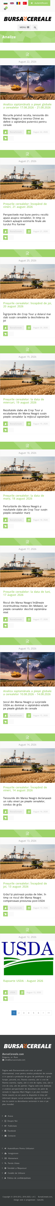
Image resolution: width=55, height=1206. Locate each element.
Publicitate (11, 1126)
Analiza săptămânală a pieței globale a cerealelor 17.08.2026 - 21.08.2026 (27, 105)
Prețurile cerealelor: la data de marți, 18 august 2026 (23, 497)
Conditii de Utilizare (15, 1173)
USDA (12, 992)
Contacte (11, 1135)
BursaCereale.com (45, 1197)
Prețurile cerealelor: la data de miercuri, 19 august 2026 (23, 400)
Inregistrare (12, 1153)
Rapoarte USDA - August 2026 (23, 981)
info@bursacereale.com (14, 1060)
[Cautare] (35, 27)
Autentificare (40, 3)
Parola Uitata (12, 1163)
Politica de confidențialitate (18, 1178)
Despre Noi (11, 1121)
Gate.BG (40, 1200)
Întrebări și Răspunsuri (16, 1168)
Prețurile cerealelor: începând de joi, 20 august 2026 (27, 304)
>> (49, 1012)
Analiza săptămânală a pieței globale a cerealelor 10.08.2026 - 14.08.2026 (27, 692)
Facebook (11, 1130)
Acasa (9, 1116)
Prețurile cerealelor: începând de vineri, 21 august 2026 (25, 205)
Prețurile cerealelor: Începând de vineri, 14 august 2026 (25, 788)
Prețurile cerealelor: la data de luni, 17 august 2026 (27, 593)
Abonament (12, 1158)
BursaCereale (16, 132)
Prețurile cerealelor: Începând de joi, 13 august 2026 (25, 885)
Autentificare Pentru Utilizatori (20, 1148)
